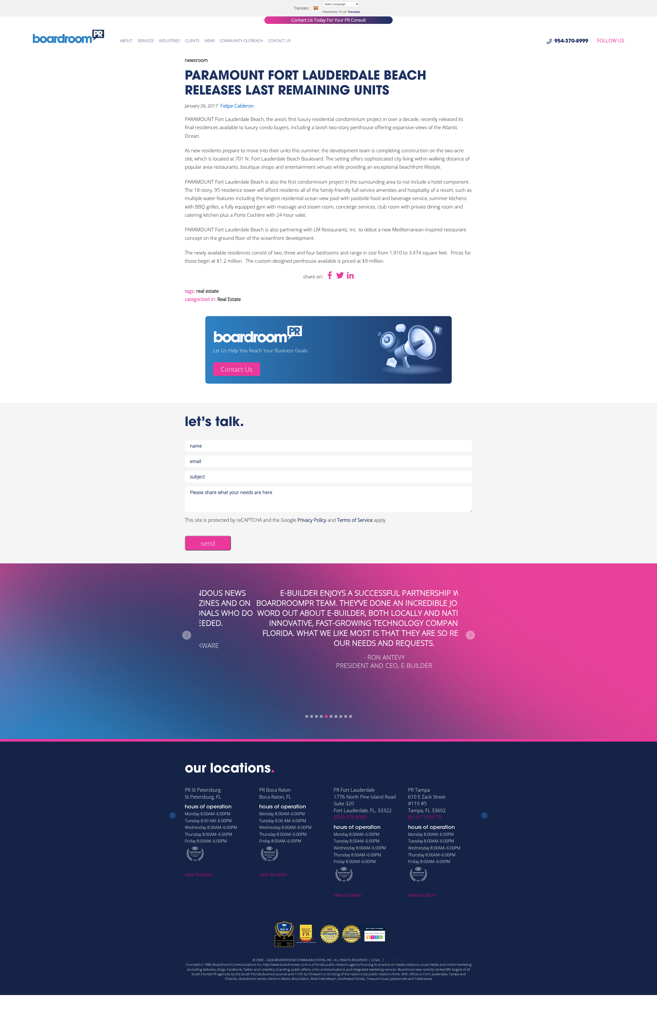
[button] (306, 716)
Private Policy (394, 960)
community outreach (241, 40)
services (146, 40)
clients (192, 40)
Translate (354, 11)
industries (169, 40)
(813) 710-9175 (425, 817)
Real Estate (229, 299)
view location (198, 874)
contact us (279, 40)
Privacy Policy (311, 520)
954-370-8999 (571, 41)
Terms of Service (355, 520)
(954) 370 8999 (350, 817)
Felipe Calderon (237, 105)
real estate (207, 291)
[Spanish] (315, 8)
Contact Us (237, 369)
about (126, 40)
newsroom (196, 60)
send (208, 543)
